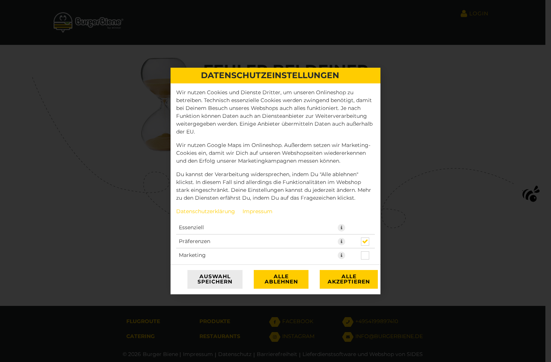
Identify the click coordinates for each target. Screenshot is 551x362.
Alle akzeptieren (349, 279)
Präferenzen (194, 241)
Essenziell (191, 227)
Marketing (192, 255)
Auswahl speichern (215, 279)
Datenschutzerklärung (205, 211)
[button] (341, 227)
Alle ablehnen (281, 279)
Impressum (258, 211)
